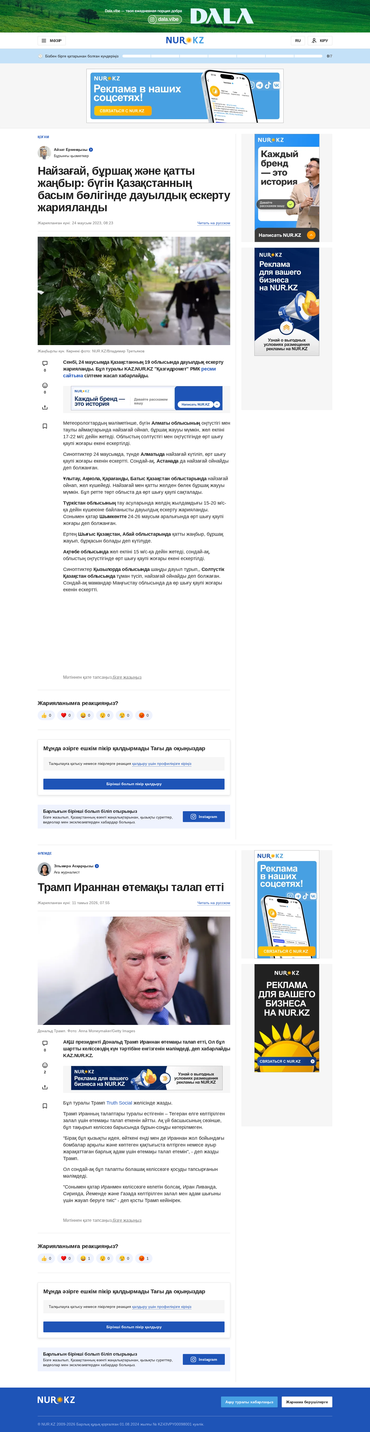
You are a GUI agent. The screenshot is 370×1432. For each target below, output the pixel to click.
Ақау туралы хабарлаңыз (249, 1402)
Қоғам (43, 137)
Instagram (208, 816)
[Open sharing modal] (45, 407)
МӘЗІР (55, 40)
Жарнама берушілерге (307, 1402)
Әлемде (45, 853)
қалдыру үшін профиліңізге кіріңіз (161, 763)
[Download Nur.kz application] (185, 16)
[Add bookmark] (45, 426)
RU (298, 40)
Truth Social (119, 1103)
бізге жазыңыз (127, 677)
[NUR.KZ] (185, 40)
